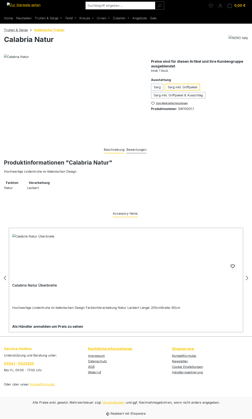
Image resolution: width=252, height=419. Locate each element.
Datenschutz (97, 361)
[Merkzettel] (211, 5)
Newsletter (180, 361)
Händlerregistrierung (187, 372)
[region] (73, 96)
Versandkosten (114, 402)
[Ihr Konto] (220, 5)
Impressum (96, 356)
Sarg (157, 87)
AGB (91, 367)
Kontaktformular (42, 384)
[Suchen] (159, 5)
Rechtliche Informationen (110, 349)
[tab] (114, 149)
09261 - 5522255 (19, 363)
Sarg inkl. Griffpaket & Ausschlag (178, 95)
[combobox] (120, 5)
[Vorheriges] (5, 277)
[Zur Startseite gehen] (23, 4)
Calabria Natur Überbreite (34, 285)
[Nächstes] (247, 277)
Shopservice (183, 349)
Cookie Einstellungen (187, 367)
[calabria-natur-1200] (73, 96)
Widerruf (94, 372)
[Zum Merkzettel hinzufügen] (233, 266)
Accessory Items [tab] (125, 213)
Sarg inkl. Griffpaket (182, 87)
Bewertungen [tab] (136, 150)
